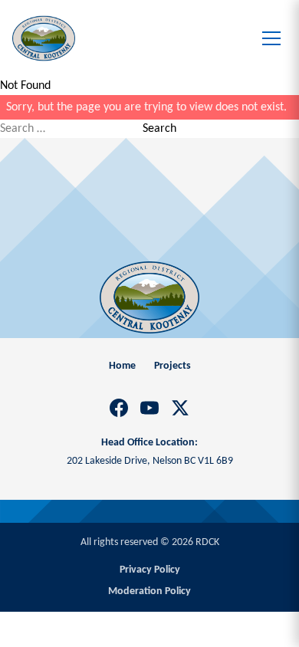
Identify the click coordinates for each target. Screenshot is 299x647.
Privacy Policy (150, 570)
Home (122, 366)
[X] (180, 408)
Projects (172, 366)
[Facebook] (119, 408)
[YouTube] (149, 408)
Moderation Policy (149, 591)
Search (159, 129)
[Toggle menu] (271, 38)
